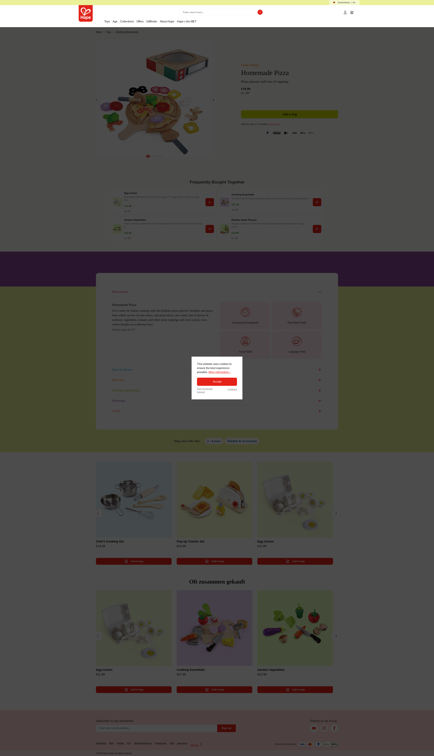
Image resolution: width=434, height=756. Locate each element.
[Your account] (345, 12)
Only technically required (205, 390)
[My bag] (352, 12)
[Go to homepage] (86, 13)
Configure (232, 389)
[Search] (260, 12)
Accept (217, 381)
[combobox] (219, 12)
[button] (344, 2)
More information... (220, 372)
